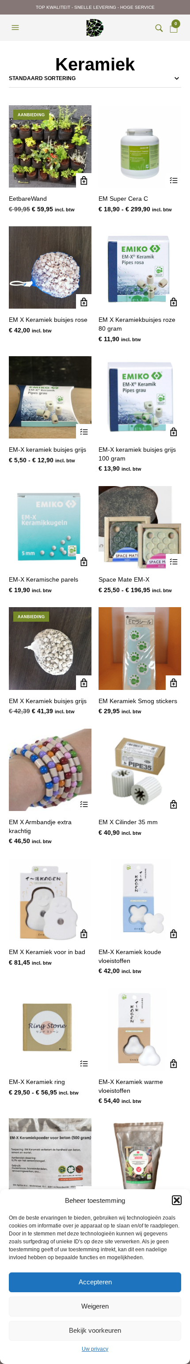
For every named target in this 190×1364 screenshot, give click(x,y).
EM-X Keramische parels (43, 579)
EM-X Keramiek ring (37, 1081)
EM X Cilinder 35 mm (128, 822)
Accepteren (95, 1282)
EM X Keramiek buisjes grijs (48, 700)
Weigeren (95, 1306)
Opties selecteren (173, 180)
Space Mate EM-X (124, 579)
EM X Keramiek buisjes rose (48, 319)
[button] (176, 1200)
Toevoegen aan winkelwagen (83, 180)
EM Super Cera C (123, 198)
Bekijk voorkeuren (95, 1330)
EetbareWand (28, 198)
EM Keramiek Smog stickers (138, 700)
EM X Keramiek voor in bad (47, 951)
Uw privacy (95, 1349)
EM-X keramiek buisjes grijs (47, 449)
